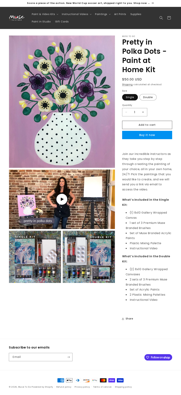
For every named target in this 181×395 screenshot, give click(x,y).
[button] (45, 14)
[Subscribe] (68, 357)
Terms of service (102, 386)
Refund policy (63, 386)
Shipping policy (123, 386)
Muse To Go (24, 386)
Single (130, 97)
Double (148, 97)
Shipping (127, 84)
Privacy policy (82, 386)
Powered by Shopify (42, 386)
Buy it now (147, 135)
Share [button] (129, 318)
